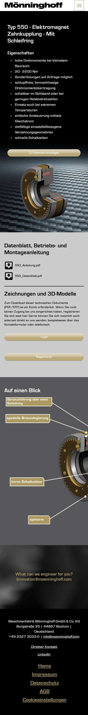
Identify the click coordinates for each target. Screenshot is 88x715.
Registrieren (44, 356)
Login (44, 337)
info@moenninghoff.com (61, 637)
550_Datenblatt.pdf (28, 276)
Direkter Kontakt (44, 647)
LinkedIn (44, 654)
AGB (45, 691)
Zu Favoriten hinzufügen (44, 152)
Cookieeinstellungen (44, 700)
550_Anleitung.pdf (27, 265)
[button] (79, 5)
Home (44, 666)
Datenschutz (44, 683)
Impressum (44, 674)
